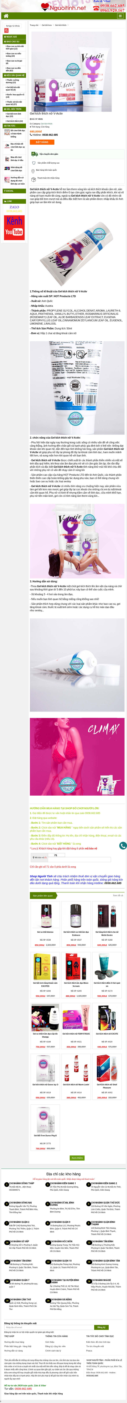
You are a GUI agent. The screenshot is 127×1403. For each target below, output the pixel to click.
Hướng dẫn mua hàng (14, 1342)
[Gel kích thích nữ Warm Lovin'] (76, 1068)
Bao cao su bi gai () (14, 62)
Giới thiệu (49, 1342)
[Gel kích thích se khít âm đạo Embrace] (76, 915)
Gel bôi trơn (13, 109)
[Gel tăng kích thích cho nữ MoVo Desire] (107, 915)
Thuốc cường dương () (12, 81)
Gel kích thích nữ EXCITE (107, 1034)
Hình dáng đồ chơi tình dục (16, 169)
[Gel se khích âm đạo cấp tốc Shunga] (45, 1017)
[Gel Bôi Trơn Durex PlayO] (45, 1119)
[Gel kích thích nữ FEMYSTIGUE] (76, 1017)
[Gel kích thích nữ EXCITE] (107, 1017)
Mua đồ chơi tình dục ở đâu (17, 158)
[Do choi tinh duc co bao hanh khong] (7, 132)
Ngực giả (11, 37)
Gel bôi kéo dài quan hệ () (13, 88)
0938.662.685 (50, 134)
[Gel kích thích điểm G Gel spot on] (107, 966)
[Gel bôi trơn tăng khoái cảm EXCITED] (45, 966)
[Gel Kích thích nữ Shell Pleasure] (107, 1068)
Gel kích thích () (15, 121)
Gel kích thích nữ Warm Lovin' (76, 1085)
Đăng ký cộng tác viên (55, 1346)
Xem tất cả (118, 895)
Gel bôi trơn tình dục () (13, 115)
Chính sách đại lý (53, 1351)
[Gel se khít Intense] (45, 915)
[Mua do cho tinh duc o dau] (7, 159)
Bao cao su (12, 41)
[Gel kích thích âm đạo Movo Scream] (76, 966)
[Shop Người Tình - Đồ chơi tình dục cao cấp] (63, 6)
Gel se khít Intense (45, 932)
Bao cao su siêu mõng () (13, 55)
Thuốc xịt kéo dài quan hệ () (14, 103)
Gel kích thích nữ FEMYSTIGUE (76, 1034)
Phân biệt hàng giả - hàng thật (17, 1346)
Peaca (89, 1351)
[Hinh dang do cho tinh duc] (7, 168)
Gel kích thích (46, 124)
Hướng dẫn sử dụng (13, 1351)
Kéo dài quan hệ (15, 75)
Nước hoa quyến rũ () (15, 96)
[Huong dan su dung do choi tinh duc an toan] (7, 180)
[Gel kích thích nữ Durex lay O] (45, 1068)
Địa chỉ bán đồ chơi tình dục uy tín (18, 147)
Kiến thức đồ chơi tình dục (98, 1342)
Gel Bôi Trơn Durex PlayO (45, 1136)
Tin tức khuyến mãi (95, 1346)
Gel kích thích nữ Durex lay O (45, 1085)
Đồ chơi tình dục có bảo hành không (18, 134)
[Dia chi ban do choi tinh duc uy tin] (7, 146)
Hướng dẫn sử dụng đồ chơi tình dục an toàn (18, 181)
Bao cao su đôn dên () (13, 69)
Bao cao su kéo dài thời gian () (15, 47)
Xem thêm (77, 1158)
